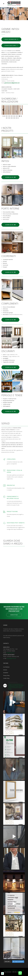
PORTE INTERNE (10, 208)
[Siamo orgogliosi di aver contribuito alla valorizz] (14, 814)
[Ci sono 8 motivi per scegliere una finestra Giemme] (14, 702)
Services (5, 669)
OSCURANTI (8, 351)
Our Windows (6, 667)
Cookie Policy (6, 678)
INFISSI (5, 161)
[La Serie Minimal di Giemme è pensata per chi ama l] (14, 948)
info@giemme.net (10, 652)
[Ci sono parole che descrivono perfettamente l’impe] (14, 836)
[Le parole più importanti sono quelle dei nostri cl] (14, 769)
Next (20, 110)
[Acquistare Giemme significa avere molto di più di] (14, 747)
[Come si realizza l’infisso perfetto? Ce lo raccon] (14, 859)
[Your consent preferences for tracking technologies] (2, 973)
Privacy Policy (6, 675)
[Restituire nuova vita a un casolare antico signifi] (14, 926)
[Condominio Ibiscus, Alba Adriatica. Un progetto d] (14, 724)
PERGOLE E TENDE (11, 395)
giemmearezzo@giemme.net (12, 83)
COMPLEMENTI (9, 303)
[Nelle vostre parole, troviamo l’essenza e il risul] (14, 903)
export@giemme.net (11, 658)
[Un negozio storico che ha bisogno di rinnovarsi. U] (14, 881)
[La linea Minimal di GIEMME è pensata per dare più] (14, 791)
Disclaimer (5, 672)
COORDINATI (8, 256)
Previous (3, 110)
